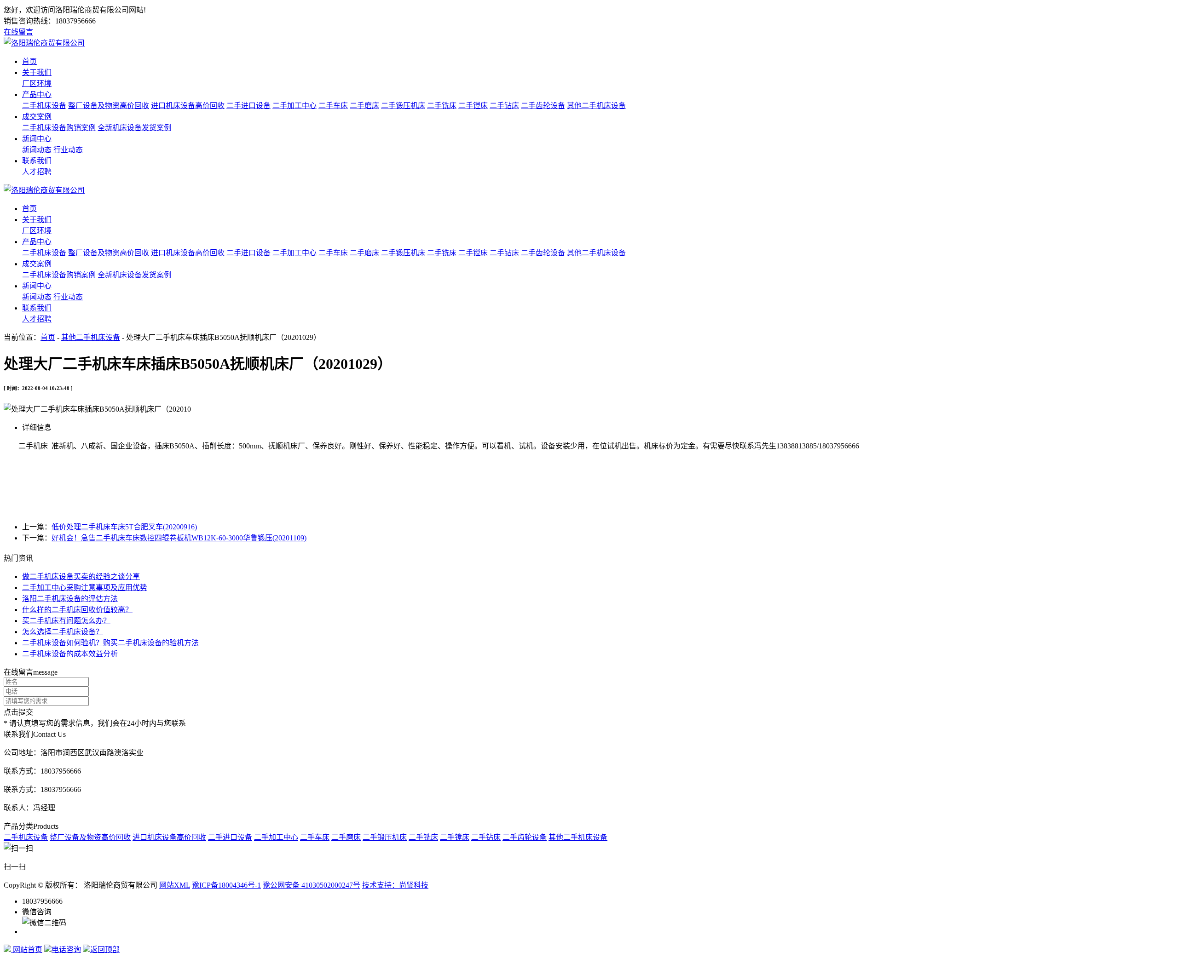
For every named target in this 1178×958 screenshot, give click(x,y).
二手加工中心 (294, 105)
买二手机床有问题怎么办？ (66, 621)
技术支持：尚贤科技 (395, 885)
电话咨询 (66, 949)
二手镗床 (473, 105)
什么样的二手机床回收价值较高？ (77, 610)
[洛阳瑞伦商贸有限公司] (44, 43)
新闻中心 (37, 139)
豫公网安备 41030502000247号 (311, 885)
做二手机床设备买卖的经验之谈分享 (81, 576)
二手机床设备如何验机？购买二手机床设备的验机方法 (110, 643)
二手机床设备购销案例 (59, 128)
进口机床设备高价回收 (188, 105)
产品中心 (37, 94)
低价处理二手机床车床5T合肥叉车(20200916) (124, 527)
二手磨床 (364, 105)
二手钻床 (504, 105)
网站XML (174, 885)
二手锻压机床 (403, 105)
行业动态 (68, 150)
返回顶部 (105, 949)
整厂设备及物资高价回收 (108, 105)
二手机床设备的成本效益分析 (70, 654)
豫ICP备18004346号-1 (226, 885)
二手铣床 (441, 105)
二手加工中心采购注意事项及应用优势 (84, 587)
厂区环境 (37, 83)
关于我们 (37, 72)
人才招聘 (37, 172)
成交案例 (37, 116)
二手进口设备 (248, 105)
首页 (29, 61)
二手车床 (333, 105)
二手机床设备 (44, 105)
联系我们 (37, 161)
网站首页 (26, 949)
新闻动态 (37, 150)
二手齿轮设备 (543, 105)
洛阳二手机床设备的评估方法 (70, 598)
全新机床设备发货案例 (134, 128)
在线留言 (18, 32)
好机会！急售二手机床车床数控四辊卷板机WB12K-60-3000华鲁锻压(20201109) (179, 538)
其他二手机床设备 (596, 105)
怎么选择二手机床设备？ (62, 632)
